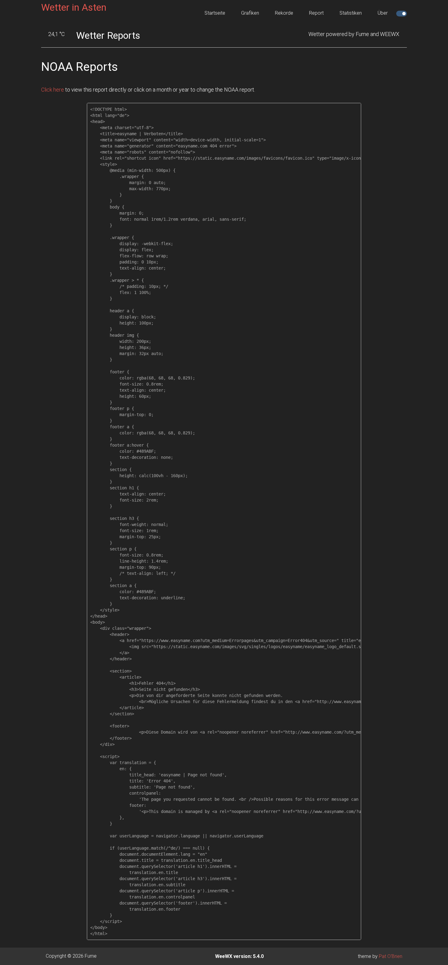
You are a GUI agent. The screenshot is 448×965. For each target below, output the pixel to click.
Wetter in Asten (73, 7)
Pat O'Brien (390, 956)
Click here (52, 89)
